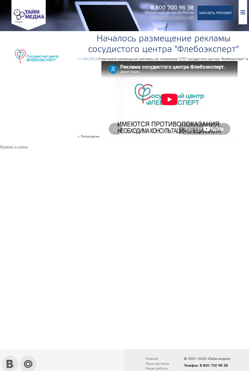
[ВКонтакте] (10, 357)
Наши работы (157, 368)
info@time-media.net (172, 18)
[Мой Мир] (28, 357)
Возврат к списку (14, 147)
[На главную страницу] (28, 29)
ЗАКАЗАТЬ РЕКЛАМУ (215, 13)
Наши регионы (157, 363)
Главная (152, 359)
